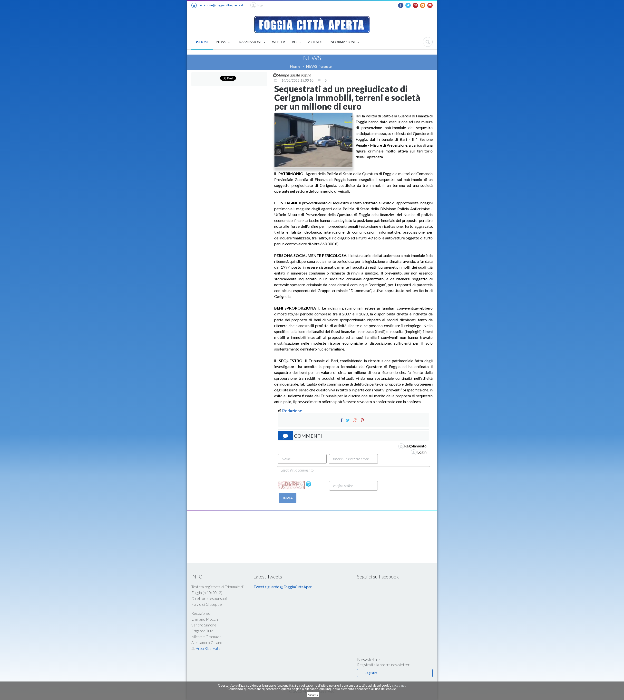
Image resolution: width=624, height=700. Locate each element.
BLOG (296, 42)
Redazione (292, 410)
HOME (204, 42)
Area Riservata (207, 648)
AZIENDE (315, 42)
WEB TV (278, 42)
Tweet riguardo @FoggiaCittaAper (283, 586)
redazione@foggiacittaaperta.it (221, 5)
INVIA (288, 498)
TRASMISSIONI (249, 42)
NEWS (221, 42)
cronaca (326, 66)
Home (295, 66)
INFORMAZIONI (343, 42)
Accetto (313, 694)
